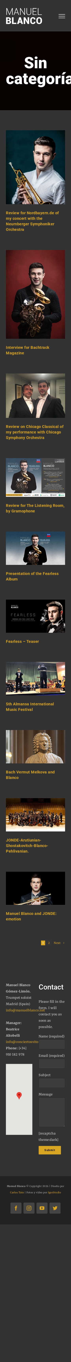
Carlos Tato (17, 1192)
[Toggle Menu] (62, 16)
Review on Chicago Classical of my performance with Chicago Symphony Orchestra (35, 432)
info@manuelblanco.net (25, 1010)
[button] (19, 1096)
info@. (28, 1042)
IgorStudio (54, 1192)
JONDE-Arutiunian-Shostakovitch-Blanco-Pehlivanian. (27, 846)
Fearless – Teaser (22, 641)
